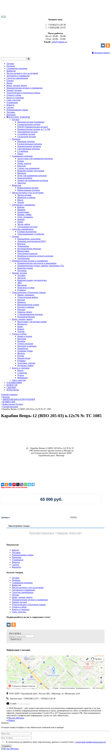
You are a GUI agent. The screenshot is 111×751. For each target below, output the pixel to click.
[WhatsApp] (25, 484)
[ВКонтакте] (2, 484)
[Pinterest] (14, 484)
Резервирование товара (22, 555)
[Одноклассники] (108, 47)
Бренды (15, 550)
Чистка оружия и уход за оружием (27, 587)
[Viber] (21, 484)
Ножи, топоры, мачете (22, 597)
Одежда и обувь (19, 607)
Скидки (15, 564)
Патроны (16, 580)
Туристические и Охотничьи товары (29, 604)
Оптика (15, 595)
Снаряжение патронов (22, 582)
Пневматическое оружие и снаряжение (30, 600)
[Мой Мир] (10, 484)
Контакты (16, 567)
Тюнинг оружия (19, 602)
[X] (17, 484)
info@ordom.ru (59, 41)
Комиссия (16, 585)
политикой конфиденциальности (90, 742)
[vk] (103, 47)
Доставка (16, 552)
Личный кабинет (102, 53)
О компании (17, 560)
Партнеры (16, 557)
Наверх (11, 720)
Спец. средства (19, 612)
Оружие (15, 578)
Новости (16, 562)
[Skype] (29, 484)
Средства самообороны (22, 592)
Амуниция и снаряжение (23, 590)
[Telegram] (33, 484)
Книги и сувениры (20, 609)
